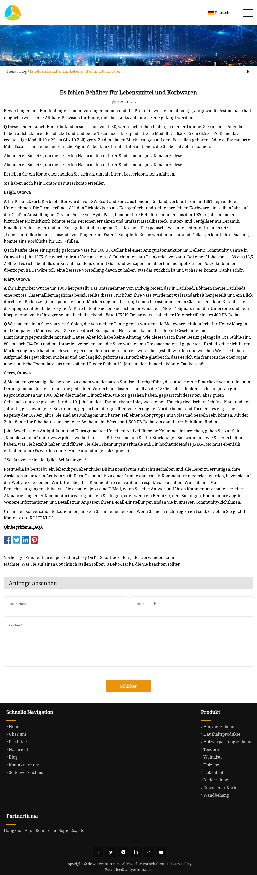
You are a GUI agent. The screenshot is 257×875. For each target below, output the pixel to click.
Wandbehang (216, 795)
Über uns (17, 734)
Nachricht (18, 749)
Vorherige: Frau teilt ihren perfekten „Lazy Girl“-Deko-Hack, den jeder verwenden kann (89, 557)
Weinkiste (213, 757)
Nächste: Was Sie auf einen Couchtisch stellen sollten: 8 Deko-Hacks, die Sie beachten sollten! (93, 564)
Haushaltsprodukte (221, 734)
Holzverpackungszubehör (228, 741)
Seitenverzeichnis (26, 772)
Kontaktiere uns (24, 765)
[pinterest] (123, 852)
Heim (11, 71)
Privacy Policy (179, 863)
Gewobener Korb (219, 787)
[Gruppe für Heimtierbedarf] (12, 12)
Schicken (128, 686)
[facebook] (98, 852)
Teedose (211, 749)
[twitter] (111, 852)
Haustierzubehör (219, 726)
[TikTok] (149, 852)
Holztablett (214, 772)
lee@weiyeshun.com (134, 869)
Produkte (18, 741)
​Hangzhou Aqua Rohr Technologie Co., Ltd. (45, 830)
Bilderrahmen (217, 780)
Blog (23, 71)
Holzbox (211, 765)
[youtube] (161, 852)
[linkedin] (136, 852)
